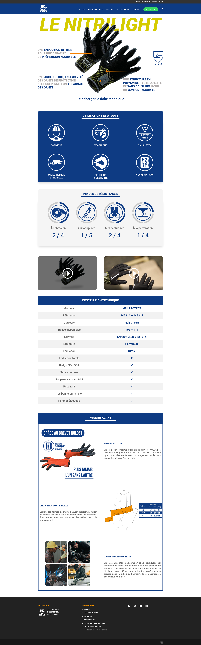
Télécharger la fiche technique (100, 99)
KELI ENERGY (151, 9)
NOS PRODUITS (112, 9)
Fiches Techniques (94, 626)
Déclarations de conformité (97, 630)
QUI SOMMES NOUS (95, 9)
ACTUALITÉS (125, 9)
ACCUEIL (82, 9)
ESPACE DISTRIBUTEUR (143, 2)
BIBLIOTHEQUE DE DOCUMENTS (95, 623)
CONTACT (137, 9)
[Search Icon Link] (162, 11)
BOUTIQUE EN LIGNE (157, 2)
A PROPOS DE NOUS (91, 613)
